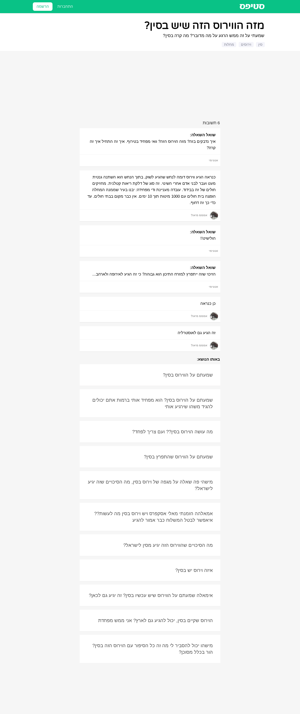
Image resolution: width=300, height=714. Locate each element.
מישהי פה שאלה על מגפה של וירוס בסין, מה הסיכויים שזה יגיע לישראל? (150, 485)
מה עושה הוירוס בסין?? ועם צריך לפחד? (172, 431)
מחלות (229, 44)
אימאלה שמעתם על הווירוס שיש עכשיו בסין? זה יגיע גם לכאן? (151, 595)
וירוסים (246, 44)
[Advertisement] (150, 86)
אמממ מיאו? (199, 215)
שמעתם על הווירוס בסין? (188, 375)
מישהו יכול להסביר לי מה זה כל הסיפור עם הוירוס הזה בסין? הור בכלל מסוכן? (152, 649)
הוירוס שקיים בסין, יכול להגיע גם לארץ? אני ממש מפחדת (155, 620)
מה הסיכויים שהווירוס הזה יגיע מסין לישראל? (168, 545)
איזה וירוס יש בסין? (194, 570)
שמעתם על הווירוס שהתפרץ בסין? (178, 456)
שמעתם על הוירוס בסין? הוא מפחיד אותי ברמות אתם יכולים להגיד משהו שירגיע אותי (152, 403)
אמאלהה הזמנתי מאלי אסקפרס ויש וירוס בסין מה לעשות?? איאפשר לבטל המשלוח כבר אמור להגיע (153, 517)
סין (260, 44)
